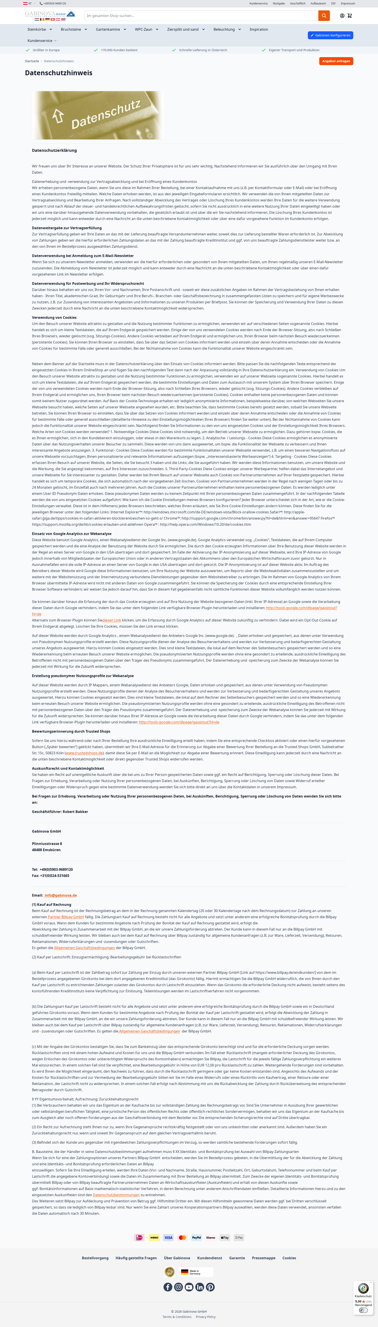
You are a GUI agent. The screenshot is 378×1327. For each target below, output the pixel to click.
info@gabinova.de (60, 895)
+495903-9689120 (52, 3)
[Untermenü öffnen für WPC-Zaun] (158, 29)
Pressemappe (263, 1258)
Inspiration (259, 29)
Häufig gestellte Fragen (136, 1258)
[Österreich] (58, 19)
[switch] (363, 1310)
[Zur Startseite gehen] (50, 14)
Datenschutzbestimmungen (116, 1194)
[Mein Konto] (342, 15)
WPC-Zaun (143, 29)
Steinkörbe (37, 29)
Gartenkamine (108, 29)
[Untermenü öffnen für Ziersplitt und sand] (204, 29)
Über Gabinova (177, 1258)
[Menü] (371, 1283)
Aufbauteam (318, 3)
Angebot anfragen (336, 61)
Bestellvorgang (95, 1258)
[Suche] (324, 15)
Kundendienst (209, 1258)
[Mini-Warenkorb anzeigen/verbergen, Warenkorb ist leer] (349, 15)
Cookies (289, 1258)
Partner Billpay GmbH (66, 916)
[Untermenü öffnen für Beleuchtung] (240, 29)
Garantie (237, 1258)
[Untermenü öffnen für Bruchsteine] (87, 29)
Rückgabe (279, 3)
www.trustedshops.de (84, 753)
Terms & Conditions (177, 1317)
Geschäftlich (297, 3)
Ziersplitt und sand (183, 29)
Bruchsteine (71, 29)
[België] (42, 19)
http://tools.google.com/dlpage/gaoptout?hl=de (179, 722)
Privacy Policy (206, 1317)
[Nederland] (37, 19)
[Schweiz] (53, 19)
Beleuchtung (224, 29)
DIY (333, 3)
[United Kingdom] (63, 19)
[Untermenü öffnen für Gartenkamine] (126, 29)
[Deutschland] (47, 19)
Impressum (348, 3)
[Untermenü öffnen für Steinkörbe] (52, 29)
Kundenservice (259, 3)
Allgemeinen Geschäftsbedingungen (84, 947)
